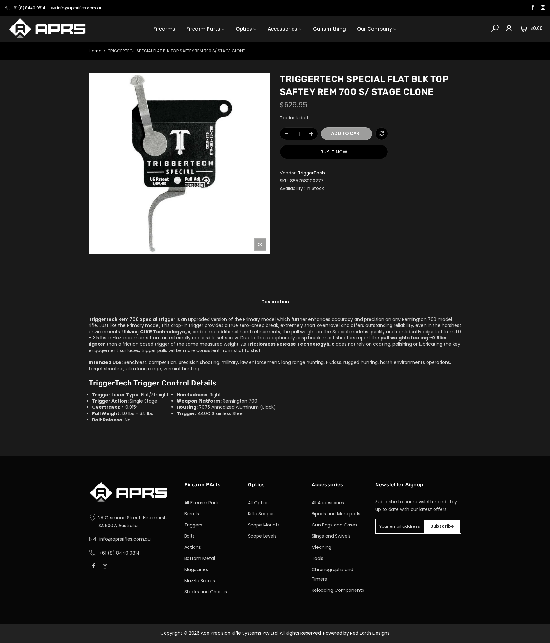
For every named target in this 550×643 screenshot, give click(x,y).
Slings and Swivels (331, 536)
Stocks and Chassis (205, 592)
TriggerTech (311, 173)
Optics (244, 28)
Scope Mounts (264, 525)
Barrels (191, 514)
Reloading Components (338, 590)
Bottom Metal (199, 558)
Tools (317, 558)
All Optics (258, 502)
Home (95, 51)
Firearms (164, 28)
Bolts (189, 536)
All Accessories (328, 502)
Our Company (374, 28)
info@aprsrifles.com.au (79, 8)
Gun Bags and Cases (334, 525)
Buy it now (334, 152)
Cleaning (321, 547)
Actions (192, 547)
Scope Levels (262, 536)
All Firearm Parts (202, 502)
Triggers (193, 525)
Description (275, 302)
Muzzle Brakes (199, 580)
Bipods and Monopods (336, 514)
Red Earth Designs (370, 633)
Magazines (196, 569)
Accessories (282, 28)
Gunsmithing (329, 28)
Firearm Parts (203, 28)
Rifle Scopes (261, 514)
